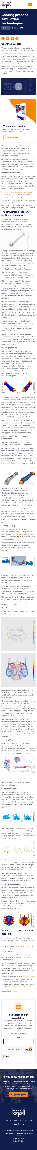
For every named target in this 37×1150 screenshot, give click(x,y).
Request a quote (18, 1095)
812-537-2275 (19, 1138)
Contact (28, 1121)
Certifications (18, 1121)
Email (18, 1037)
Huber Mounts (18, 1124)
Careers (8, 1121)
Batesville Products (12, 1130)
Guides (7, 28)
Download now (12, 137)
